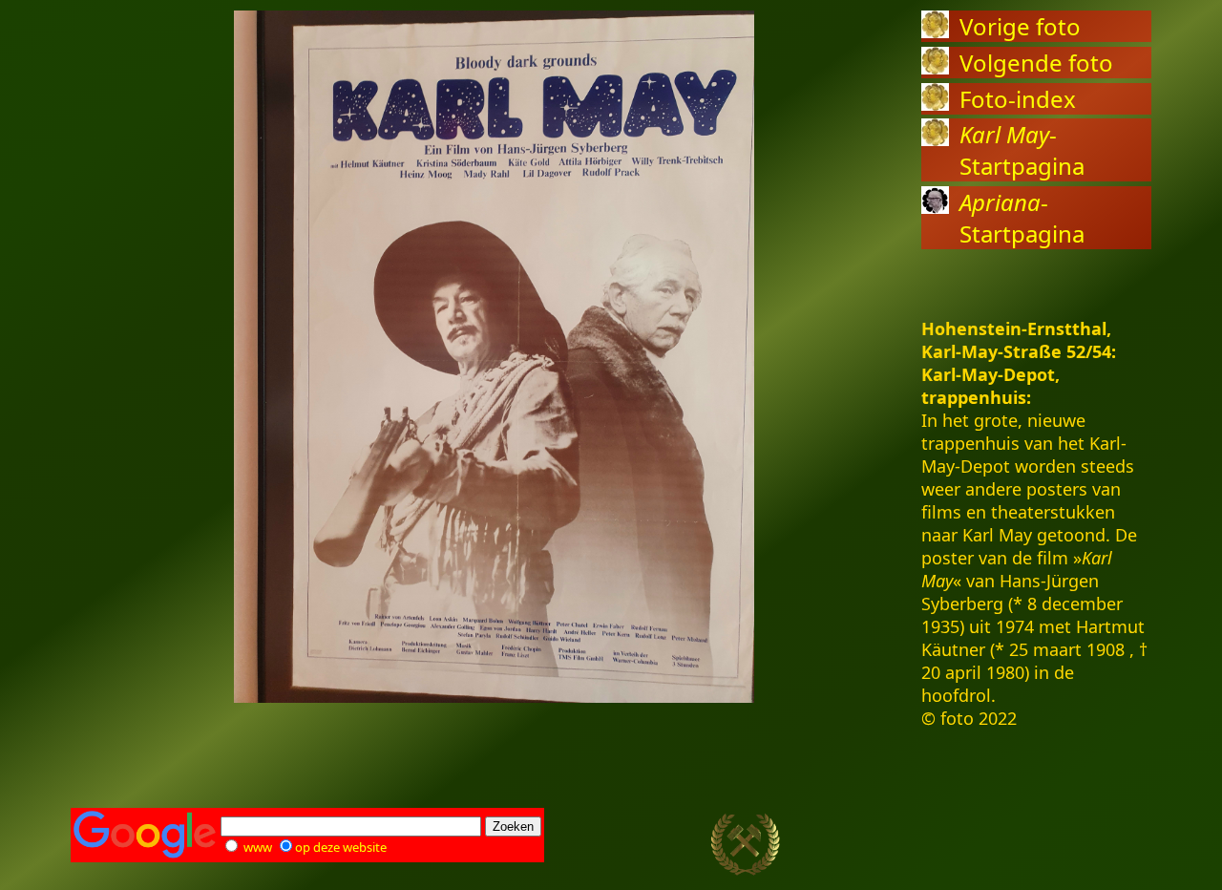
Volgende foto (1036, 62)
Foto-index (1017, 99)
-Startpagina (1022, 149)
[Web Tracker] (1118, 845)
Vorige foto (1020, 26)
